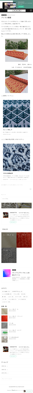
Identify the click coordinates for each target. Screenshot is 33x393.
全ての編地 (4, 15)
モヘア (18, 296)
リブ (4, 299)
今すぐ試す (21, 6)
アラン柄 (11, 323)
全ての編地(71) (4, 184)
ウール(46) (10, 184)
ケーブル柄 (22, 299)
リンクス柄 (12, 299)
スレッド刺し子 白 (13, 309)
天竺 (25, 296)
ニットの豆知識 (7, 294)
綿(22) (14, 184)
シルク (10, 296)
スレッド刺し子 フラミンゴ (15, 316)
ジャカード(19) (19, 184)
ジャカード (6, 301)
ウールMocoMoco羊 (14, 337)
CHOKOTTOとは (17, 291)
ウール (16, 294)
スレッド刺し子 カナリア (15, 330)
